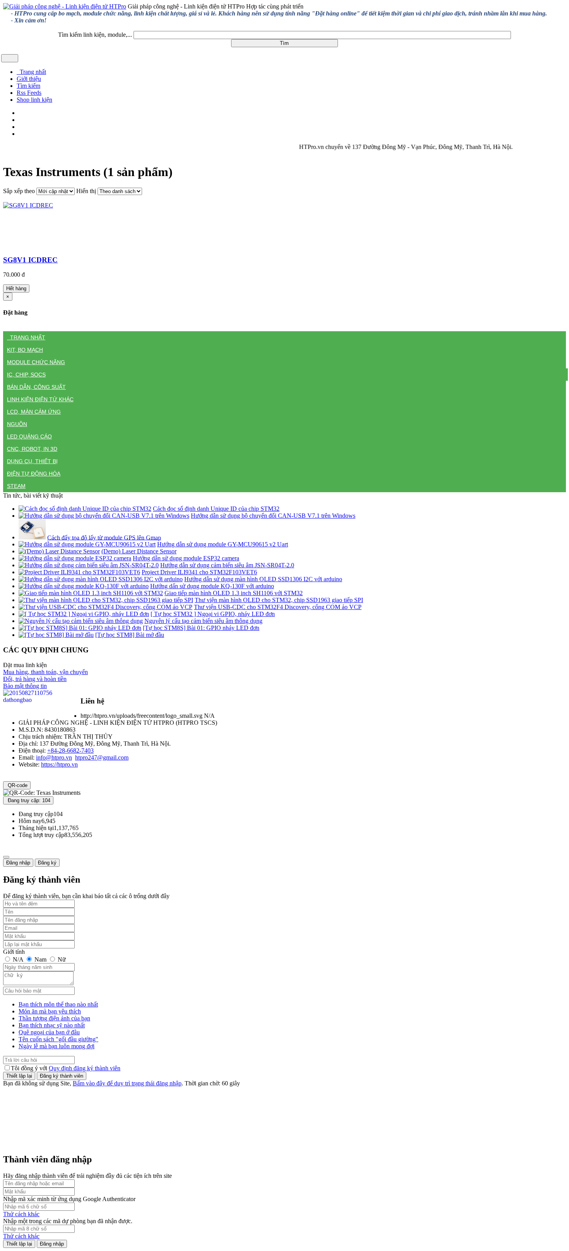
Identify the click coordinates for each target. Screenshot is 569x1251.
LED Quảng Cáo (29, 436)
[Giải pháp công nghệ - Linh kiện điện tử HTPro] (64, 6)
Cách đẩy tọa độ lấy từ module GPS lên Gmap (104, 537)
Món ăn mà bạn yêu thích (50, 1011)
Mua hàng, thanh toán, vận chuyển (45, 672)
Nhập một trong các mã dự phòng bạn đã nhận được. (67, 1221)
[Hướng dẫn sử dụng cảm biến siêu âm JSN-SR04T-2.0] (89, 565)
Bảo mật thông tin (25, 686)
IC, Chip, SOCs (26, 374)
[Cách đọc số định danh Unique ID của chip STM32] (85, 508)
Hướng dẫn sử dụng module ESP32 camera (186, 558)
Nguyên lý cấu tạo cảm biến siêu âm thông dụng (203, 621)
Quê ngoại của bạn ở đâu (49, 1032)
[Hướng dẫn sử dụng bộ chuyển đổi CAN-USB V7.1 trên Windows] (104, 515)
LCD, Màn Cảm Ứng (34, 412)
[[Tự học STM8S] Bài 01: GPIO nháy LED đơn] (80, 628)
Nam (40, 959)
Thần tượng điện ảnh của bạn (54, 1018)
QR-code (16, 785)
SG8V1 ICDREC (30, 260)
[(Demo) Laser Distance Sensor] (59, 551)
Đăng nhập (18, 863)
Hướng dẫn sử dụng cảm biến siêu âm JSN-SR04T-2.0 (227, 565)
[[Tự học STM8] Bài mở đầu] (56, 634)
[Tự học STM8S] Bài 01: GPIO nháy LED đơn (201, 628)
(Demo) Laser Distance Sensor (139, 551)
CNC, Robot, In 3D (32, 449)
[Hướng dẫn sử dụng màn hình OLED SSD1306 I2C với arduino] (101, 579)
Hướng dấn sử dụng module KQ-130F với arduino (212, 586)
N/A (18, 959)
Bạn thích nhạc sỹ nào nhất (52, 1025)
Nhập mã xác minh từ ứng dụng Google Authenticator (69, 1199)
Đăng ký (47, 863)
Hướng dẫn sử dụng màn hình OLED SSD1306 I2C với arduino (263, 579)
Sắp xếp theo (19, 191)
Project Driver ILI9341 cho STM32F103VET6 (199, 572)
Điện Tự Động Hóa (33, 474)
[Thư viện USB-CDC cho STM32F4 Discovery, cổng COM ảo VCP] (105, 607)
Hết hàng (16, 288)
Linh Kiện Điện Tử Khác (40, 399)
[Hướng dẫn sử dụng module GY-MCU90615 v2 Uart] (87, 544)
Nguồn (17, 424)
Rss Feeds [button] (29, 92)
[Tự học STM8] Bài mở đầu (129, 634)
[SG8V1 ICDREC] (28, 205)
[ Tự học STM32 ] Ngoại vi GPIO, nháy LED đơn (213, 614)
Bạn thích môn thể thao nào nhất (58, 1004)
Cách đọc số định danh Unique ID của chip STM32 (216, 508)
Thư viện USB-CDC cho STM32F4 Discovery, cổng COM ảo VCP (278, 607)
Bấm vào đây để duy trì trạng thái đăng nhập (127, 1083)
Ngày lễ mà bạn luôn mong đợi (56, 1046)
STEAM (16, 486)
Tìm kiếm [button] (28, 85)
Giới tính (14, 951)
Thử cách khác (21, 1214)
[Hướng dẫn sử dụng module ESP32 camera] (75, 558)
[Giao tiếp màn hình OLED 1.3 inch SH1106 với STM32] (91, 593)
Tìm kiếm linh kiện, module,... (95, 34)
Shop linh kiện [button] (34, 99)
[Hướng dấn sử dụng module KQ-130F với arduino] (84, 586)
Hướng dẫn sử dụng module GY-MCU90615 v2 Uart (222, 544)
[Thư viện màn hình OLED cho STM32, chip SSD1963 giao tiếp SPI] (106, 600)
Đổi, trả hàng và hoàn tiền (35, 679)
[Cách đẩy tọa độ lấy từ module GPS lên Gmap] (32, 537)
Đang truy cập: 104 (28, 800)
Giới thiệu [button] (29, 78)
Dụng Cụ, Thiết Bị (32, 461)
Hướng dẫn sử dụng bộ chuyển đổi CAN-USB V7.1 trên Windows (273, 515)
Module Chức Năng (36, 362)
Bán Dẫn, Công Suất (36, 387)
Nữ (61, 959)
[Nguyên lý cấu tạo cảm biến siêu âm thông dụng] (81, 621)
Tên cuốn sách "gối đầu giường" (58, 1039)
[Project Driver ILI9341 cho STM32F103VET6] (79, 572)
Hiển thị (86, 191)
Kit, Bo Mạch (25, 350)
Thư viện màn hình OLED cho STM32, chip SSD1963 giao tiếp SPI (279, 600)
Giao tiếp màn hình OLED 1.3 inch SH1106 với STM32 (234, 593)
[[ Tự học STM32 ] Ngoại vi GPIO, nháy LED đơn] (84, 614)
